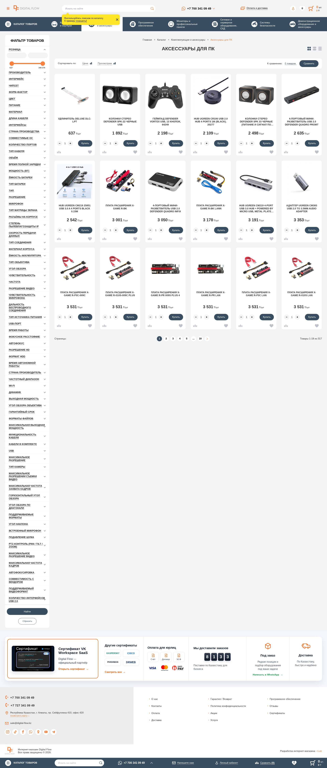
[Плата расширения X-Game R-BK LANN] (211, 182)
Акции (214, 713)
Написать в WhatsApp (268, 674)
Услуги (214, 720)
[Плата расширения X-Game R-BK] (120, 182)
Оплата (155, 713)
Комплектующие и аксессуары (188, 39)
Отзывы (274, 706)
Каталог (161, 39)
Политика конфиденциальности (228, 706)
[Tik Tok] (15, 732)
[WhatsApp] (31, 732)
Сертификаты (277, 713)
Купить (85, 143)
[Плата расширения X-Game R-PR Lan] (211, 269)
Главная (147, 39)
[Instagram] (8, 732)
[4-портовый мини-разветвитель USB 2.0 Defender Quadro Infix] (165, 182)
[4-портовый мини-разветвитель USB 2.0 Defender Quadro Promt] (301, 95)
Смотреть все (115, 671)
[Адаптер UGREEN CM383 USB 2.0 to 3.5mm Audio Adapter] (301, 182)
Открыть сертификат (73, 668)
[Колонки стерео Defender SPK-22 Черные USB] (120, 95)
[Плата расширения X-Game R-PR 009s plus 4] (165, 269)
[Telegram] (54, 732)
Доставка (156, 720)
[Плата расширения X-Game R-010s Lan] (301, 269)
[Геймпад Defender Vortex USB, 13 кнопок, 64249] (165, 95)
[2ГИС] (38, 732)
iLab (319, 751)
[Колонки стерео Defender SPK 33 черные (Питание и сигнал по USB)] (256, 95)
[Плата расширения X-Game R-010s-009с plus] (120, 269)
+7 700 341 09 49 (199, 8)
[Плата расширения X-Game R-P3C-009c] (74, 269)
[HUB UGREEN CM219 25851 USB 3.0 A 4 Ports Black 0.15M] (74, 182)
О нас (154, 699)
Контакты (156, 706)
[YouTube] (46, 732)
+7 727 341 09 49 (23, 705)
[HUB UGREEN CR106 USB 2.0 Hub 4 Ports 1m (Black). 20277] (211, 95)
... (193, 338)
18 (200, 338)
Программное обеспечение (285, 699)
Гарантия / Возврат (221, 699)
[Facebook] (23, 732)
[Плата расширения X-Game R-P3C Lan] (256, 269)
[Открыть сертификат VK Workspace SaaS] (33, 658)
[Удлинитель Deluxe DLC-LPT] (74, 95)
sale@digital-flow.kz (20, 723)
